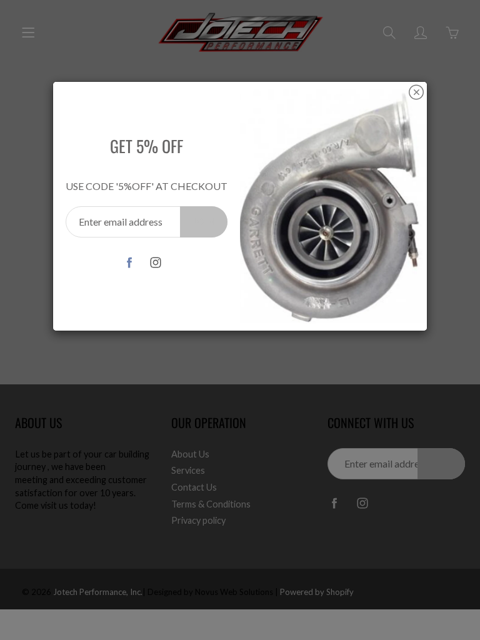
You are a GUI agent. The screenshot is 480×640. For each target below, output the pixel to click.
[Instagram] (155, 262)
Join (203, 221)
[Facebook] (129, 262)
